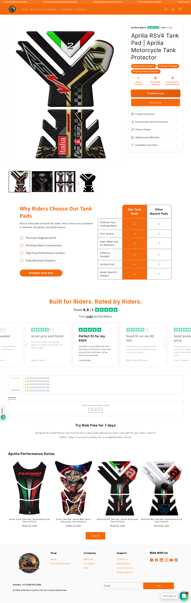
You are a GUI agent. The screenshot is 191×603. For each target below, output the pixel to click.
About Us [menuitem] (34, 9)
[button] (165, 9)
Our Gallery (89, 563)
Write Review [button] (16, 390)
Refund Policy (124, 563)
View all (95, 535)
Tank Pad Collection (60, 563)
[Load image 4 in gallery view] (87, 181)
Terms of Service (125, 567)
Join (158, 586)
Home (53, 559)
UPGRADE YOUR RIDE (41, 273)
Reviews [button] (12, 397)
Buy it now (155, 102)
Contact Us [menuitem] (80, 9)
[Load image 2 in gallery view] (42, 181)
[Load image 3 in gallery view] (65, 181)
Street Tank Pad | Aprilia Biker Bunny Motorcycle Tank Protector (73, 520)
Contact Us (122, 559)
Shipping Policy (125, 572)
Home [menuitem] (25, 9)
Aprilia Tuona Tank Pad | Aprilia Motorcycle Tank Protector (29, 520)
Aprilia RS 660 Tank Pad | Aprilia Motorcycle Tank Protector (117, 520)
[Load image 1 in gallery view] (19, 181)
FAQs (86, 567)
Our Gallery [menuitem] (67, 9)
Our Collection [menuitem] (48, 9)
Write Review (95, 410)
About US (88, 559)
